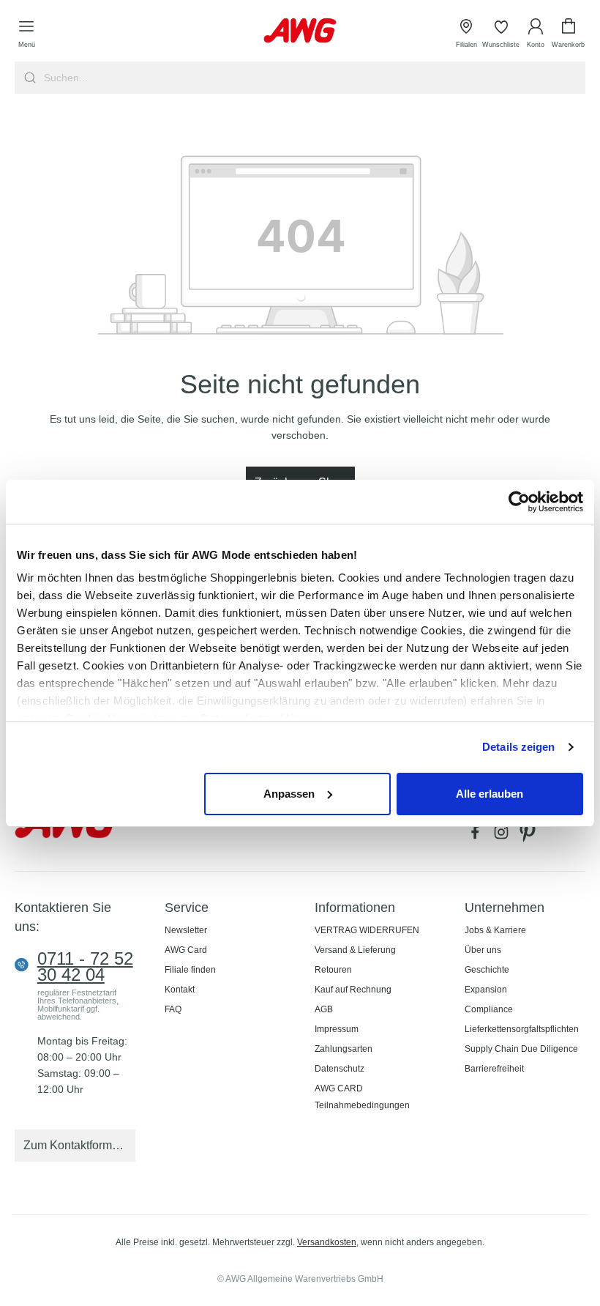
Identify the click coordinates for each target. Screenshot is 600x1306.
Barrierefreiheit (494, 1069)
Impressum (337, 1029)
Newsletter (186, 930)
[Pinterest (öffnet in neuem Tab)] (529, 836)
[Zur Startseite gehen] (300, 30)
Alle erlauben (489, 793)
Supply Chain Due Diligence (521, 1049)
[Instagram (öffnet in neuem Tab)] (504, 836)
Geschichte (487, 970)
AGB (324, 1009)
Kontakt (180, 989)
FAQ (173, 1009)
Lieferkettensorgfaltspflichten (522, 1029)
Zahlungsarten (343, 1049)
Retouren (333, 970)
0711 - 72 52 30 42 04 (85, 967)
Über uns (483, 950)
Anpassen (289, 793)
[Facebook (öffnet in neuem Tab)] (478, 836)
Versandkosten (326, 1242)
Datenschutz (339, 1069)
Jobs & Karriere (495, 930)
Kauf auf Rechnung (353, 989)
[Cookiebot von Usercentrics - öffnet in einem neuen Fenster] (519, 502)
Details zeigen (518, 747)
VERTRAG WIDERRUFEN (367, 930)
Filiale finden (190, 970)
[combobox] (313, 78)
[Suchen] (28, 78)
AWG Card (186, 950)
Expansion (486, 989)
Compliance (489, 1009)
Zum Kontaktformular (77, 1145)
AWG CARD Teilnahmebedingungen (362, 1096)
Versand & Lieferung (355, 950)
